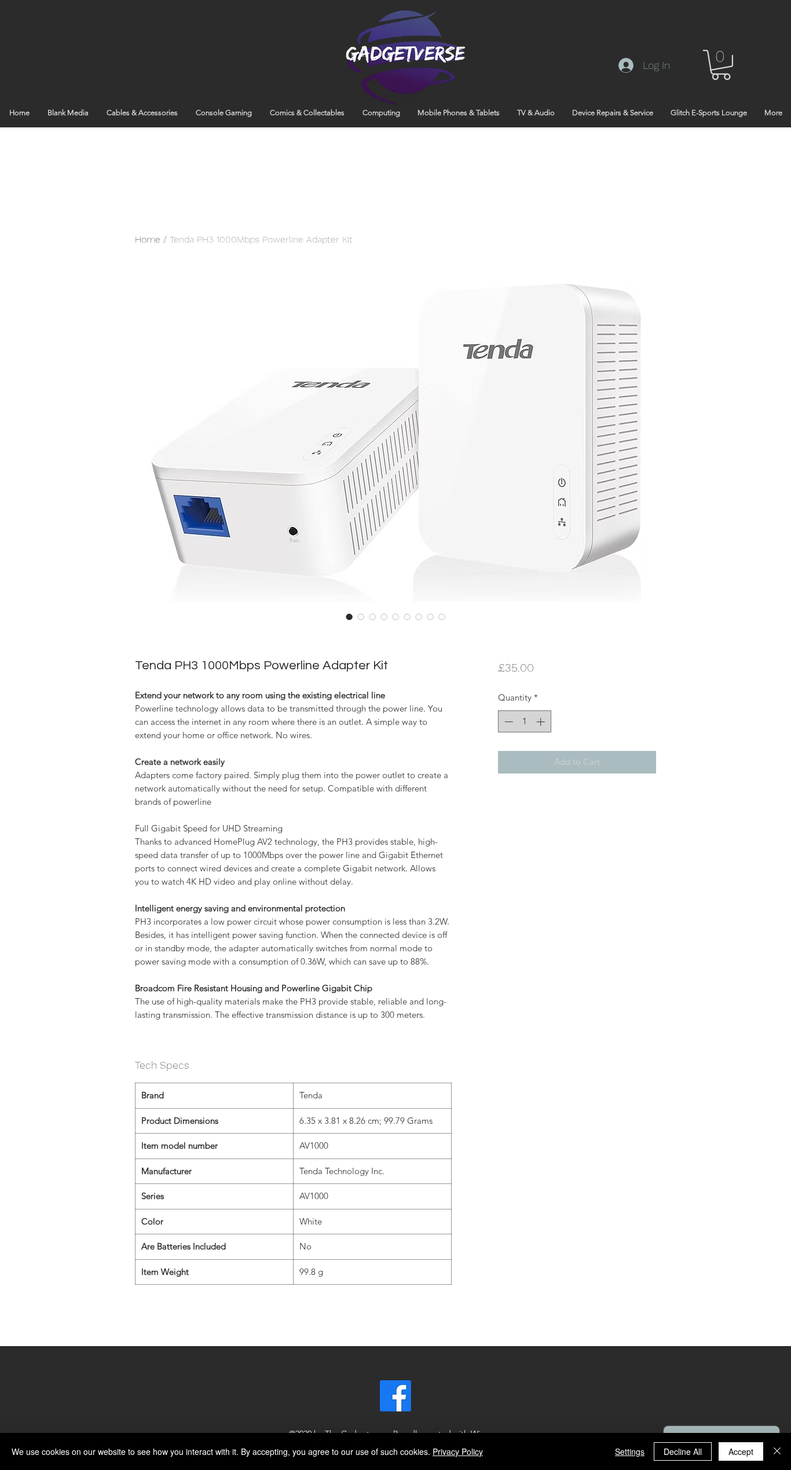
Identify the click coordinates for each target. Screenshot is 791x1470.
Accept (740, 1451)
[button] (721, 65)
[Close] (777, 1451)
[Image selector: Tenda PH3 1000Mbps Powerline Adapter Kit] (349, 616)
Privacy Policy (458, 1451)
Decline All (683, 1451)
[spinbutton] (524, 721)
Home (147, 239)
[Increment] (542, 721)
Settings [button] (629, 1451)
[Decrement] (507, 721)
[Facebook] (395, 1396)
